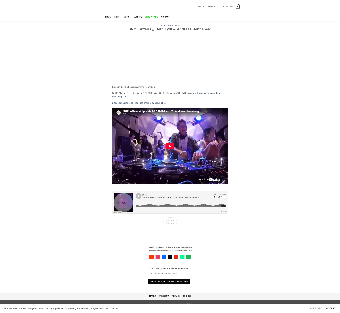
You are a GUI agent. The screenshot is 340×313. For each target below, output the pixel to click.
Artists (138, 17)
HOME (108, 17)
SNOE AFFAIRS (151, 17)
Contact (165, 17)
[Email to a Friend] (170, 222)
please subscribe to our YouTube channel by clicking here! (140, 103)
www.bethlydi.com (197, 93)
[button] (201, 6)
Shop (116, 17)
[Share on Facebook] (165, 222)
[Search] (101, 16)
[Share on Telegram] (175, 222)
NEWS (163, 25)
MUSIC (126, 17)
